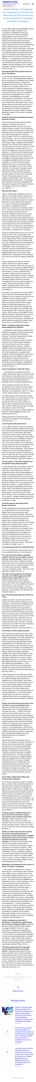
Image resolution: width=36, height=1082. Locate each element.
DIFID (9, 977)
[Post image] (7, 1011)
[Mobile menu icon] (33, 4)
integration (15, 977)
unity (29, 977)
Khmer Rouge (23, 977)
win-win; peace (18, 979)
